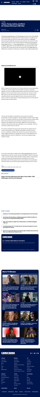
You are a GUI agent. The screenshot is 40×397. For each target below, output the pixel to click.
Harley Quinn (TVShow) (14, 166)
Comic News (3, 360)
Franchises (30, 374)
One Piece (16, 385)
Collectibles (14, 3)
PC (1, 383)
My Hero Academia (17, 383)
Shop (15, 388)
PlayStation (3, 382)
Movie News (16, 360)
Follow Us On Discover (7, 170)
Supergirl (15, 363)
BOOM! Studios (4, 369)
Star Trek (28, 380)
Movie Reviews (16, 361)
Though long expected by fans (8, 36)
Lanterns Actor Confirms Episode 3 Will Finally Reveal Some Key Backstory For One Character (29, 288)
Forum (19, 3)
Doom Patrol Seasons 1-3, (20, 44)
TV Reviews (29, 361)
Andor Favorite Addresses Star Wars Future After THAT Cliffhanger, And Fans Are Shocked (18, 177)
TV (20, 1)
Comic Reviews (4, 361)
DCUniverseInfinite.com (27, 153)
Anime (28, 1)
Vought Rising (29, 369)
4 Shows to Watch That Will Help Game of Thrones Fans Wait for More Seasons (10, 324)
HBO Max (33, 39)
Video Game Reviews (5, 377)
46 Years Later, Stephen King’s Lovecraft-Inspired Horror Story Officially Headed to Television (10, 341)
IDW (2, 367)
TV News (28, 360)
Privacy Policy (32, 249)
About (16, 391)
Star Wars (28, 379)
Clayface (15, 366)
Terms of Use (22, 249)
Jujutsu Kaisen (16, 380)
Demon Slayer (16, 379)
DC (1, 364)
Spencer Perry (4, 29)
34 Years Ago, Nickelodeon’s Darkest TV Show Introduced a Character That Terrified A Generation (28, 341)
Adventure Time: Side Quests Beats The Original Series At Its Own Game (20, 213)
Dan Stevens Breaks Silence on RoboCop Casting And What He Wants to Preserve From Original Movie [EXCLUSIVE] (20, 218)
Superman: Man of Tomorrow (19, 371)
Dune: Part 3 (16, 367)
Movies (17, 1)
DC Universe (21, 36)
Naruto (15, 382)
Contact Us (4, 391)
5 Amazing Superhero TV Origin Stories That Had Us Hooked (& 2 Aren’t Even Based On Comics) (20, 227)
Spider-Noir (29, 363)
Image (2, 366)
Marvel (2, 363)
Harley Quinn (32, 47)
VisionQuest (29, 371)
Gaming (24, 1)
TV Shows (22, 285)
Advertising (10, 391)
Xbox (2, 380)
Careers (21, 391)
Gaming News (3, 375)
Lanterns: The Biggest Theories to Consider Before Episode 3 (29, 324)
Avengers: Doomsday (18, 369)
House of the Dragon (30, 366)
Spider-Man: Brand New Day (19, 364)
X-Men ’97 (28, 364)
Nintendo (2, 379)
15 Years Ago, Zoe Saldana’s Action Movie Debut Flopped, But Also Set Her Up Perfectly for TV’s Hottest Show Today (10, 288)
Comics (13, 1)
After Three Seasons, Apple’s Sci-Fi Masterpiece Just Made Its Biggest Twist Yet (20, 222)
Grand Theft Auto (30, 383)
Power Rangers (29, 382)
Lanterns (28, 367)
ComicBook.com (3, 166)
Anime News (16, 375)
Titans (8, 45)
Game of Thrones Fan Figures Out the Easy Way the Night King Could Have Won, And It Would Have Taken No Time (20, 231)
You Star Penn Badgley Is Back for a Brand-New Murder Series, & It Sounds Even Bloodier (29, 306)
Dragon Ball (16, 377)
